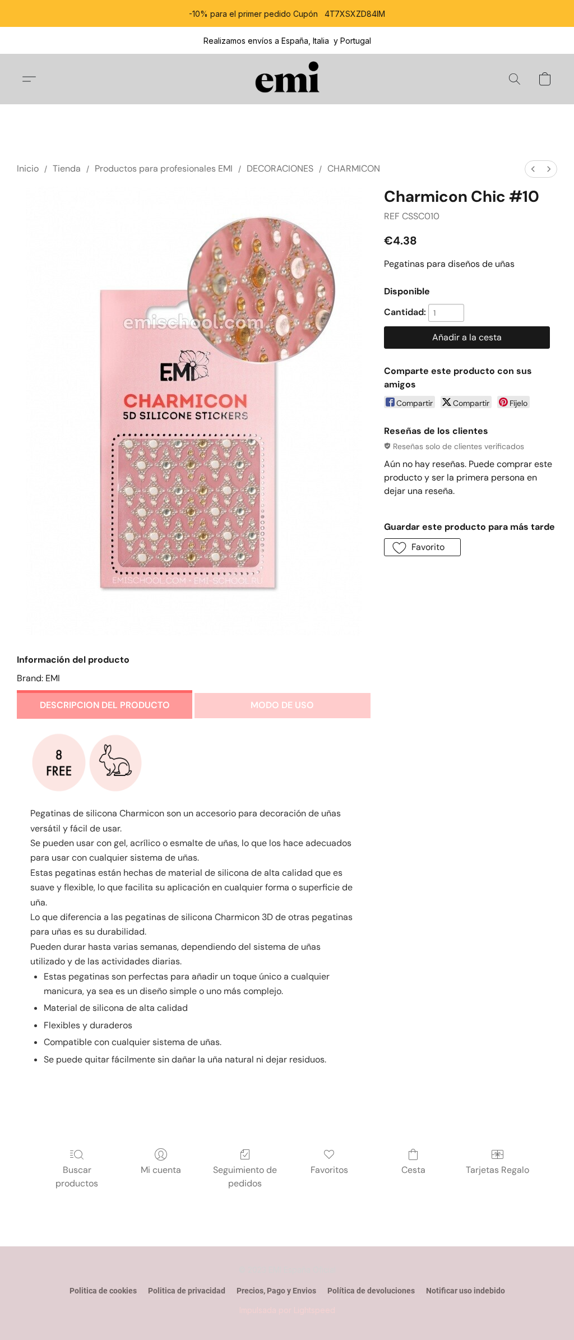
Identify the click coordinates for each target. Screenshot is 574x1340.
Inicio (28, 168)
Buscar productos (76, 1176)
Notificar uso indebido (465, 1290)
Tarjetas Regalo (497, 1170)
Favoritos (329, 1170)
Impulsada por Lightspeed (287, 1310)
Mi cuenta (161, 1170)
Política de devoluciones (371, 1290)
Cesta (413, 1170)
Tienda (67, 168)
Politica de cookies (103, 1290)
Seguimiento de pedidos (245, 1176)
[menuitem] (533, 169)
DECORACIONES (280, 168)
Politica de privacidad (186, 1290)
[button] (287, 79)
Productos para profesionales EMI (164, 168)
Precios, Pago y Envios (276, 1290)
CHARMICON (353, 168)
